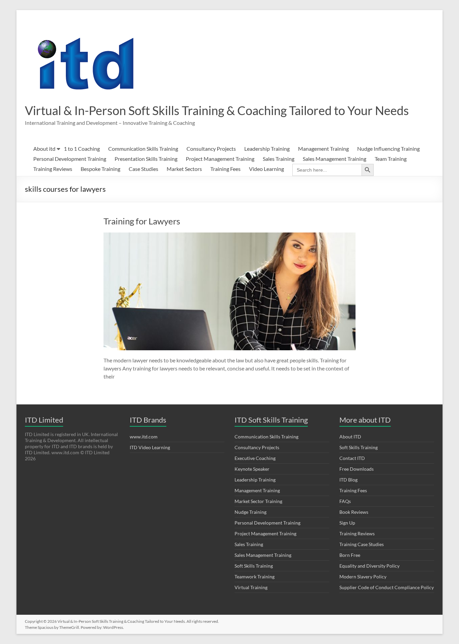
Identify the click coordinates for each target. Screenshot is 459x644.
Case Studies (143, 169)
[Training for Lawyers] (229, 235)
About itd (44, 148)
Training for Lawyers (141, 221)
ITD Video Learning (150, 447)
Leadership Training (267, 148)
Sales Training (278, 158)
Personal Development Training (69, 158)
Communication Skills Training (143, 148)
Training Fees (225, 169)
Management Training (323, 148)
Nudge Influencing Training (388, 148)
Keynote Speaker (252, 469)
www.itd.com (144, 436)
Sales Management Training (334, 158)
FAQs (345, 501)
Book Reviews (353, 512)
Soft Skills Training (254, 566)
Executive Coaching (255, 458)
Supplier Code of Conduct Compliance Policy (386, 587)
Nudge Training (250, 512)
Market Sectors (184, 169)
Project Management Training (220, 158)
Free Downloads (356, 469)
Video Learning (266, 169)
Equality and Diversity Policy (369, 566)
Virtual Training (251, 587)
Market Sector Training (258, 501)
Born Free (349, 555)
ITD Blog (348, 479)
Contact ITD (352, 458)
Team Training (391, 158)
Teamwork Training (255, 576)
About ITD (350, 436)
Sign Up (347, 523)
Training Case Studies (361, 544)
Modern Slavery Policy (362, 576)
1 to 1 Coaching (82, 148)
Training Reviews (52, 169)
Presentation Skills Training (146, 158)
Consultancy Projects (211, 148)
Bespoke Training (100, 169)
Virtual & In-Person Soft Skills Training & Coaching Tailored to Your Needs (217, 110)
